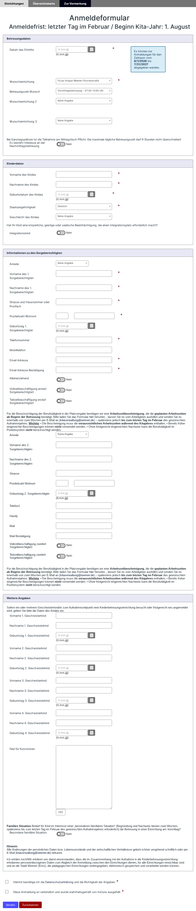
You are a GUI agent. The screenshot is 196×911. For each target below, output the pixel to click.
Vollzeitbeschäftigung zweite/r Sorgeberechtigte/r (28, 545)
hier (91, 416)
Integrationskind (20, 233)
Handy (14, 516)
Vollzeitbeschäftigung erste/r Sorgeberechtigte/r (28, 390)
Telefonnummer (19, 340)
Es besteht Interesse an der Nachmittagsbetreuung (27, 144)
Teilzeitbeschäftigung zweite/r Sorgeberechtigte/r (28, 556)
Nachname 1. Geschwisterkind (29, 625)
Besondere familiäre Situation (28, 832)
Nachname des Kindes (24, 184)
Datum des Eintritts (22, 49)
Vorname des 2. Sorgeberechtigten (21, 447)
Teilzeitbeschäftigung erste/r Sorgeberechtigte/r (28, 401)
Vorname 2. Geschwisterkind (28, 648)
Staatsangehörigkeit (22, 207)
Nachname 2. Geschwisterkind (29, 658)
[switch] (61, 144)
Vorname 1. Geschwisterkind (28, 615)
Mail (12, 526)
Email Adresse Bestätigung (27, 370)
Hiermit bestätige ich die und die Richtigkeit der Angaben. (64, 882)
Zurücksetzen (30, 904)
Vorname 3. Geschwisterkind (28, 680)
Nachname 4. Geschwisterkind (29, 723)
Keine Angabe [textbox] (65, 100)
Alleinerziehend (19, 378)
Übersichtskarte (44, 3)
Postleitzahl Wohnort (23, 316)
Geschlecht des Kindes (24, 217)
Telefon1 (15, 505)
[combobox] (84, 81)
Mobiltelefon (17, 350)
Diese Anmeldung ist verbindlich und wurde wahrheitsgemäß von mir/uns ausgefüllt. (67, 892)
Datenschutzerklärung (59, 882)
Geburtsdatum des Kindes (26, 194)
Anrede (14, 264)
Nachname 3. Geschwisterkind (29, 690)
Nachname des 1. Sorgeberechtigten (21, 290)
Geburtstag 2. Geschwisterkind (30, 668)
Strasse (14, 473)
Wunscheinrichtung (22, 81)
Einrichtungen (14, 3)
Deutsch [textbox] (62, 206)
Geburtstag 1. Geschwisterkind (29, 635)
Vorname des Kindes (23, 174)
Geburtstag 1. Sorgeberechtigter (21, 328)
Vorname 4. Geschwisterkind (28, 713)
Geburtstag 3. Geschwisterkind (30, 700)
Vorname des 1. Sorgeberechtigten (21, 276)
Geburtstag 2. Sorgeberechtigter (30, 493)
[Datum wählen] (91, 49)
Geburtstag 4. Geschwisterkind (30, 733)
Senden (10, 904)
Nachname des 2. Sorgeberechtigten (21, 461)
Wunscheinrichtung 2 (23, 101)
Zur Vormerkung (75, 3)
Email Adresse (19, 360)
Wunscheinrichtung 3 (23, 121)
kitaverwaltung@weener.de (77, 420)
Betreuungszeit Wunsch (25, 91)
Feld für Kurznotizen (22, 748)
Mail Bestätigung (20, 536)
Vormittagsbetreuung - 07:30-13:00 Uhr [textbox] (81, 90)
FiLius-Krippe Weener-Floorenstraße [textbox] (78, 80)
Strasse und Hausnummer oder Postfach (30, 304)
